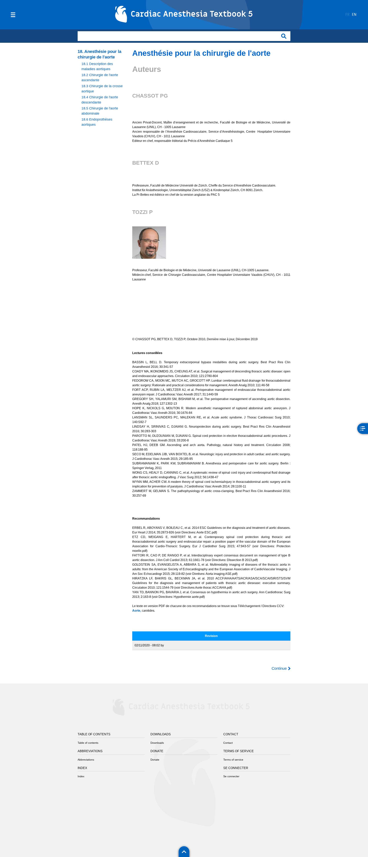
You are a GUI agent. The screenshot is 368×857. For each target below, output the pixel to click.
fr (347, 14)
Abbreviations (86, 759)
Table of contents (88, 742)
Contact (228, 742)
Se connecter (231, 776)
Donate (154, 759)
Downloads (157, 742)
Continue (279, 668)
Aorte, (136, 610)
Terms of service (233, 759)
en (354, 14)
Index (81, 776)
